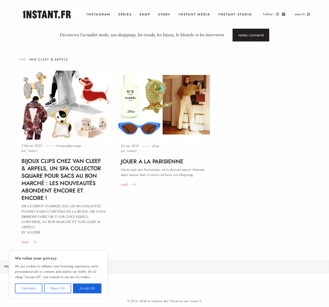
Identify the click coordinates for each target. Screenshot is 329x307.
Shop (144, 14)
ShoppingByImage (68, 146)
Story (164, 14)
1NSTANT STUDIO (235, 14)
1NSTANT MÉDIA (194, 14)
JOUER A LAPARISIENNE (152, 161)
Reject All (58, 288)
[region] (58, 274)
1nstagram (98, 14)
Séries (125, 14)
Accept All (87, 288)
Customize (28, 288)
